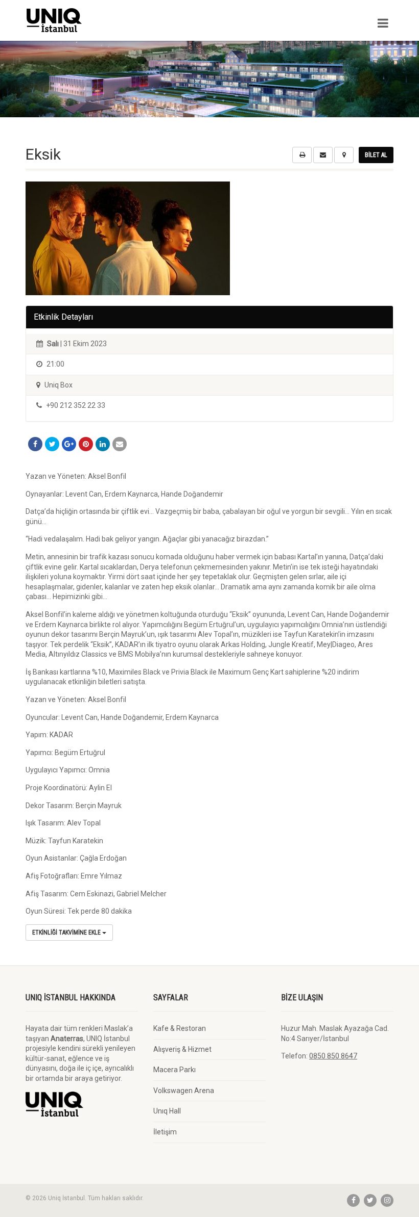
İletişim (165, 1132)
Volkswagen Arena (183, 1090)
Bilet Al (376, 155)
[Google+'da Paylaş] (69, 444)
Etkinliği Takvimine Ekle (67, 932)
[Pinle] (86, 444)
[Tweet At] (52, 444)
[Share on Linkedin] (103, 444)
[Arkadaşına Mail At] (119, 444)
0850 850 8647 (333, 1056)
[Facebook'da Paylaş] (35, 444)
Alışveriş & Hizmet (182, 1049)
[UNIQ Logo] (114, 20)
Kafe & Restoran (179, 1028)
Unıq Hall (167, 1111)
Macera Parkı (174, 1070)
